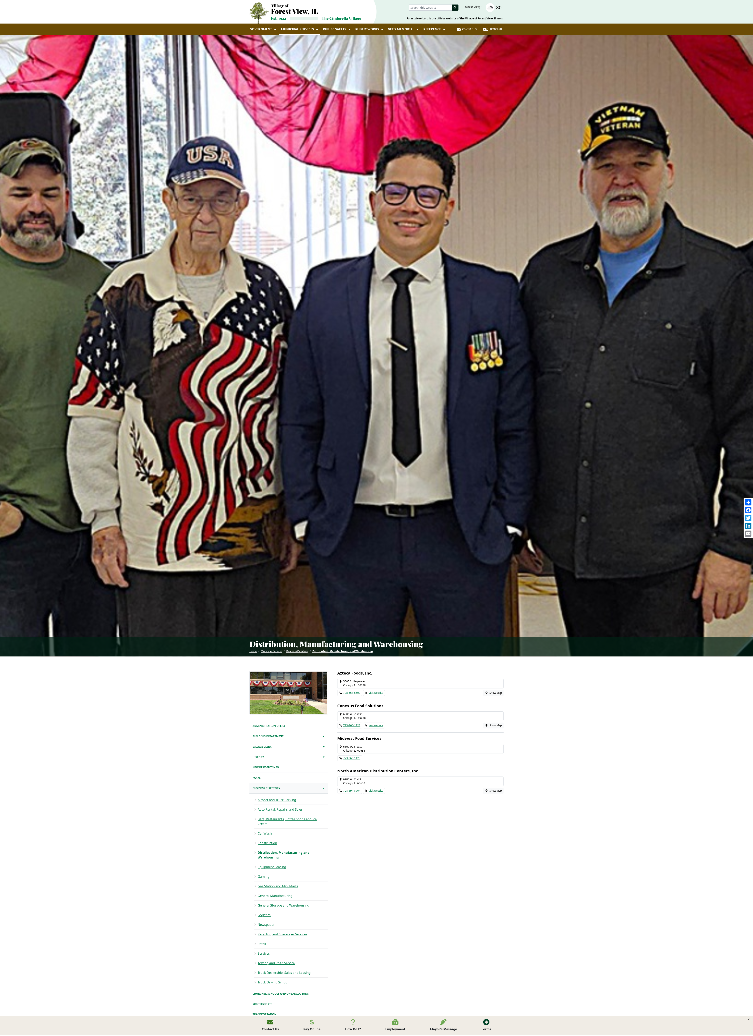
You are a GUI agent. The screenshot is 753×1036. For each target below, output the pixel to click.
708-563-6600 (351, 693)
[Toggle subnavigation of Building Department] (323, 736)
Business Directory (297, 651)
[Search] (455, 8)
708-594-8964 (351, 790)
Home (253, 651)
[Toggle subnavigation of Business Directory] (323, 788)
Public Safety (335, 29)
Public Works (367, 29)
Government (261, 29)
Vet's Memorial (401, 29)
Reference (432, 29)
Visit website (376, 693)
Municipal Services (298, 29)
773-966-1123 (351, 725)
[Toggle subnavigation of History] (323, 757)
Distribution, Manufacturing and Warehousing (342, 651)
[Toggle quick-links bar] (748, 1019)
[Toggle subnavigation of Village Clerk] (323, 747)
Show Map (495, 693)
